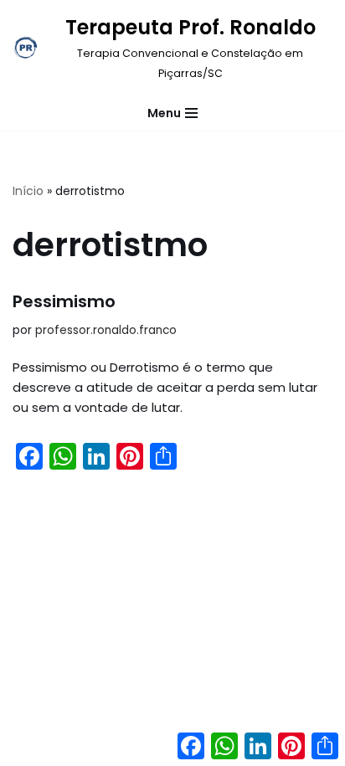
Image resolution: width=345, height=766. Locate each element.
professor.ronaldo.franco (106, 330)
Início (28, 191)
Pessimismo (64, 301)
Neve (104, 749)
